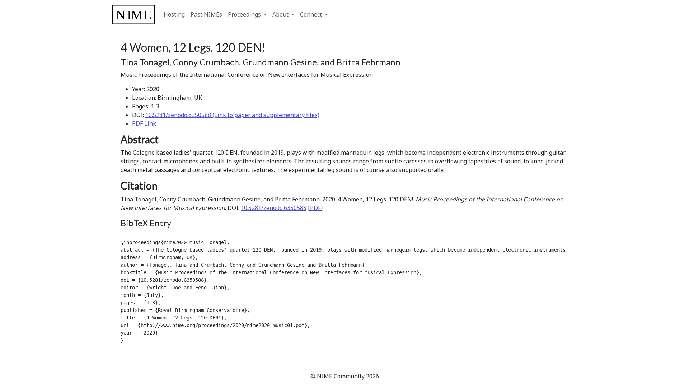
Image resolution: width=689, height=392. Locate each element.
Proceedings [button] (245, 14)
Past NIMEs (206, 14)
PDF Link (144, 123)
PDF (315, 208)
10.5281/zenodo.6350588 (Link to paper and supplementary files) (232, 115)
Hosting (174, 14)
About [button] (281, 14)
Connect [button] (311, 14)
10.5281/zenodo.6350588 (273, 208)
